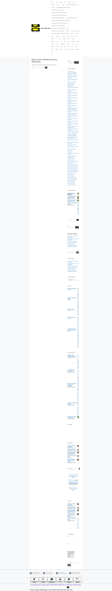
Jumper (52, 38)
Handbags (57, 36)
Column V (63, 36)
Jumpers (76, 46)
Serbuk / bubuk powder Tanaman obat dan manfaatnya (77, 582)
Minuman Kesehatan (71, 177)
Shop (65, 2)
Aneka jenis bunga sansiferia (73, 79)
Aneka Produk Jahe (71, 144)
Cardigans (57, 49)
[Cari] (46, 68)
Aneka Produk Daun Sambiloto (73, 139)
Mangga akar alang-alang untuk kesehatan (63, 7)
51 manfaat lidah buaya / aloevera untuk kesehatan (59, 12)
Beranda (61, 2)
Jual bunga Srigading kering (72, 241)
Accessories (53, 41)
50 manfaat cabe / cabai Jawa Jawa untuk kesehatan (59, 23)
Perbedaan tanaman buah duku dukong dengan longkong (60, 33)
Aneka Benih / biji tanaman (72, 75)
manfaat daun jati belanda (72, 171)
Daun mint (69, 151)
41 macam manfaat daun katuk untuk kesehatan (58, 15)
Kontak (74, 2)
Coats (77, 33)
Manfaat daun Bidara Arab (72, 167)
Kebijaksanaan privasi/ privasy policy (72, 4)
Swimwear (73, 38)
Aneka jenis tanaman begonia (73, 87)
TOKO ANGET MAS (45, 28)
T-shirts (52, 49)
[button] (51, 54)
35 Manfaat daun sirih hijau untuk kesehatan (58, 28)
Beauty (78, 41)
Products (52, 4)
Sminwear (57, 46)
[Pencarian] (79, 469)
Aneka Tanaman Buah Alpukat (73, 146)
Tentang (69, 2)
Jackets (68, 36)
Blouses (65, 41)
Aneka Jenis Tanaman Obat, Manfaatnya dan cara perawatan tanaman (52, 582)
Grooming (77, 49)
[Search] (78, 220)
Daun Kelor (69, 150)
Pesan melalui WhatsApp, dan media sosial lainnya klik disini (51, 590)
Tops (71, 36)
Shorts (75, 36)
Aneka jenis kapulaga (71, 81)
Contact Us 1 (53, 7)
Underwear (73, 41)
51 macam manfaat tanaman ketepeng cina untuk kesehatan (60, 20)
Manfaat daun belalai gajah (72, 165)
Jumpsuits (64, 38)
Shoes (52, 36)
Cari (68, 225)
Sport (61, 41)
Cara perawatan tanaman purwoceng (72, 17)
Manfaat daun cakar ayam (72, 168)
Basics (69, 38)
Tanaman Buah (70, 180)
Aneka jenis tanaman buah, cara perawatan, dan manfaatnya (43, 582)
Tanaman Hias (70, 181)
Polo (52, 51)
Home (52, 2)
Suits (69, 46)
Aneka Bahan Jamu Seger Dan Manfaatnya (60, 581)
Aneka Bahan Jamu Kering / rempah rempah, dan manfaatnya (69, 582)
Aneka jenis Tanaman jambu (73, 131)
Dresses (72, 33)
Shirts (69, 41)
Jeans (56, 38)
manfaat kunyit (70, 174)
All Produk (69, 71)
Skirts (60, 38)
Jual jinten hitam (70, 158)
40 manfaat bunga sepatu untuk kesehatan (57, 17)
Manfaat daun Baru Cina (72, 164)
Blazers (65, 46)
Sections (58, 4)
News (67, 28)
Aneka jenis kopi (70, 83)
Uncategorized (70, 184)
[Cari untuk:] (38, 67)
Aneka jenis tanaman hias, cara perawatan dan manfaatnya (34, 582)
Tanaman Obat (70, 183)
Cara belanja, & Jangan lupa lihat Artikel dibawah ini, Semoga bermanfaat (55, 585)
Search (69, 60)
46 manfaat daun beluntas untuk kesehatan (58, 25)
